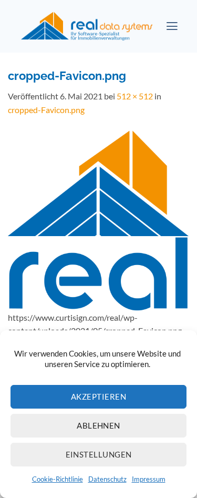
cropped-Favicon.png (46, 110)
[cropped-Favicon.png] (98, 218)
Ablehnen (98, 425)
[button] (172, 26)
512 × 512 (135, 96)
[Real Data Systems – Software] (86, 26)
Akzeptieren (98, 396)
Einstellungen (99, 454)
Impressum (148, 479)
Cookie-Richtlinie (57, 479)
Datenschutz (107, 479)
